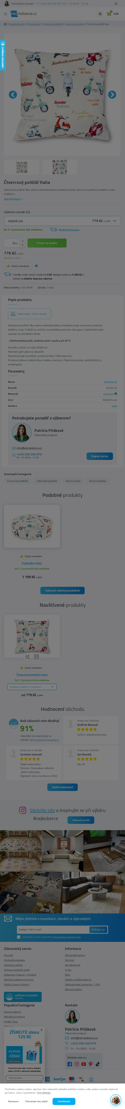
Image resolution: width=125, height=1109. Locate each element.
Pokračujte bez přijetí (36, 1101)
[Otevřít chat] (115, 1099)
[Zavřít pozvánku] (117, 1064)
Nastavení (13, 1101)
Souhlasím (64, 1101)
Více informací (44, 1093)
